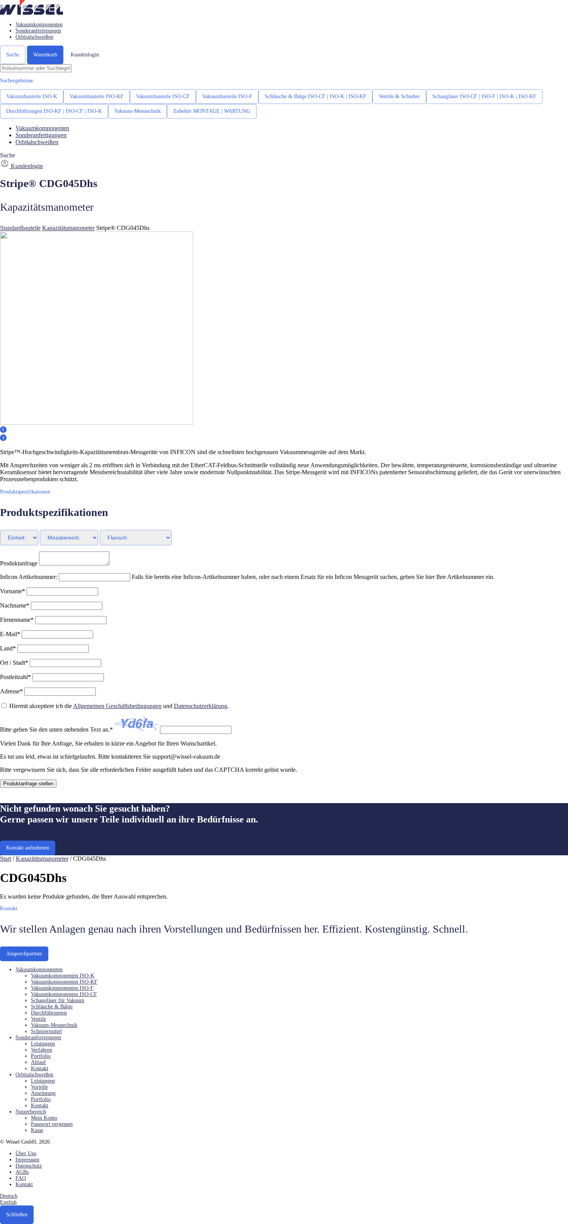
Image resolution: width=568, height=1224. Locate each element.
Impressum (27, 1160)
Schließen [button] (16, 1214)
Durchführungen (49, 1013)
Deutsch (8, 1196)
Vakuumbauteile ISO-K (31, 96)
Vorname (12, 591)
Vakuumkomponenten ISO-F (62, 988)
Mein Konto (44, 1118)
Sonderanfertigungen (38, 31)
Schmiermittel (46, 1031)
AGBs (22, 1172)
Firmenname (17, 619)
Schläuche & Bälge (52, 1007)
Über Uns (25, 1153)
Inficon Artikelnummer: (29, 577)
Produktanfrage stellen (28, 783)
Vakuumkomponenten (39, 24)
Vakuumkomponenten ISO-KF (64, 982)
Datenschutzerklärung (200, 706)
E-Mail (10, 634)
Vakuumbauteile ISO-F (227, 96)
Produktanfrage (18, 563)
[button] (31, 12)
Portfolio (41, 1056)
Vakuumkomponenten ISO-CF (64, 994)
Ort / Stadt (14, 662)
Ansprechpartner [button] (24, 954)
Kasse (37, 1130)
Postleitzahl (15, 677)
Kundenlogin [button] (85, 55)
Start (5, 858)
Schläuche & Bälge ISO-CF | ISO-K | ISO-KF (315, 96)
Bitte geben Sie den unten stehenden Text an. (56, 729)
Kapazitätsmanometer (68, 228)
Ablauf (38, 1062)
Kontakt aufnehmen (27, 848)
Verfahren (41, 1050)
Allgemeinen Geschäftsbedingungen (117, 706)
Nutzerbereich (30, 1112)
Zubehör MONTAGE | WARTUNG (211, 111)
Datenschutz (28, 1166)
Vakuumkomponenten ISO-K (62, 976)
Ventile (38, 1019)
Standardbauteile (20, 228)
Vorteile (39, 1087)
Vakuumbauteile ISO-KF (97, 96)
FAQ (20, 1178)
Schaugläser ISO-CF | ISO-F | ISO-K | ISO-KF (484, 96)
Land (8, 648)
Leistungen (43, 1044)
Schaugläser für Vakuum (57, 1000)
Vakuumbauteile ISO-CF (163, 96)
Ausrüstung (43, 1093)
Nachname (14, 605)
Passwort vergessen (52, 1124)
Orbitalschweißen (34, 37)
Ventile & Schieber (399, 96)
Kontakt (39, 1068)
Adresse (11, 691)
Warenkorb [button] (45, 55)
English (8, 1202)
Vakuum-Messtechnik (137, 111)
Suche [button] (12, 55)
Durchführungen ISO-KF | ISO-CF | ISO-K (54, 111)
